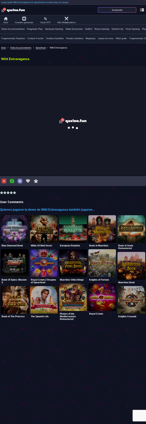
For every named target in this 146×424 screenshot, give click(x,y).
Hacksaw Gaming (54, 29)
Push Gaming (133, 29)
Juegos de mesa (105, 38)
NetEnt (88, 29)
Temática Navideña (54, 38)
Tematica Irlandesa (74, 38)
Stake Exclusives (74, 29)
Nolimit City (117, 29)
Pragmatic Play (35, 29)
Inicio (5, 22)
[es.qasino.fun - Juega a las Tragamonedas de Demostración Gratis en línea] (13, 10)
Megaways (91, 38)
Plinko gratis (121, 38)
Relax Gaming (101, 29)
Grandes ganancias (24, 22)
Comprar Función (35, 38)
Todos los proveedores (13, 29)
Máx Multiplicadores (66, 22)
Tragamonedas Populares (13, 38)
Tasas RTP (45, 22)
